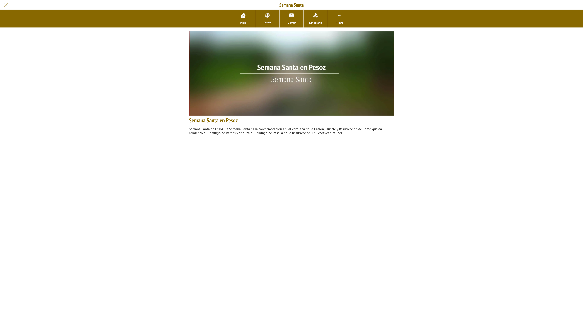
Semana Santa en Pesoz (213, 120)
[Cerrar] (6, 5)
